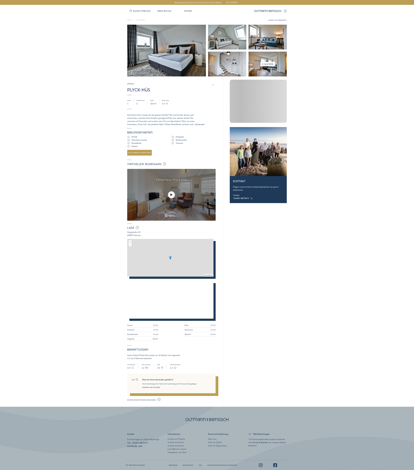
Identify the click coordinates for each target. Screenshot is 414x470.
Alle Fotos (268, 64)
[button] (170, 258)
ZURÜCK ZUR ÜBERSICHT (277, 20)
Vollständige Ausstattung (139, 153)
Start (129, 20)
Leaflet (209, 275)
